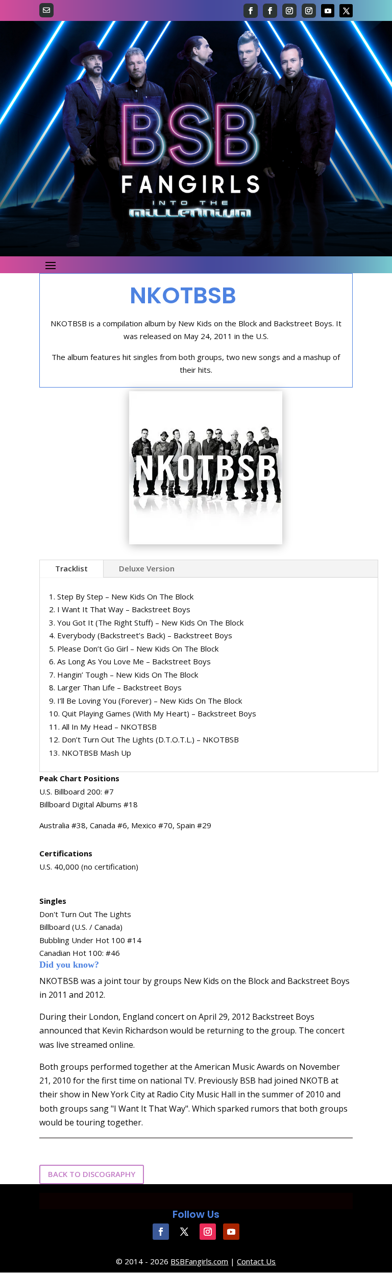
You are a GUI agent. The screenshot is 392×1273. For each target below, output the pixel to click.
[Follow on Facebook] (250, 11)
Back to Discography (91, 1174)
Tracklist (71, 568)
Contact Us (256, 1261)
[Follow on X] (346, 10)
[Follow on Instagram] (289, 11)
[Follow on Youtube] (327, 10)
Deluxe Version (147, 568)
